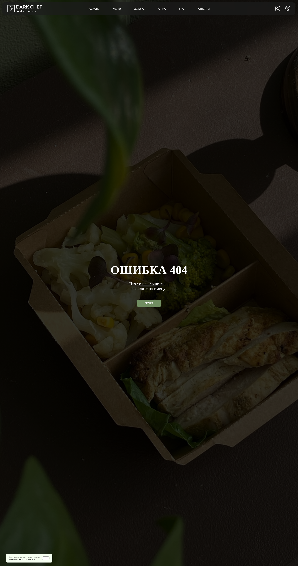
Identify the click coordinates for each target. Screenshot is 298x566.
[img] (288, 8)
